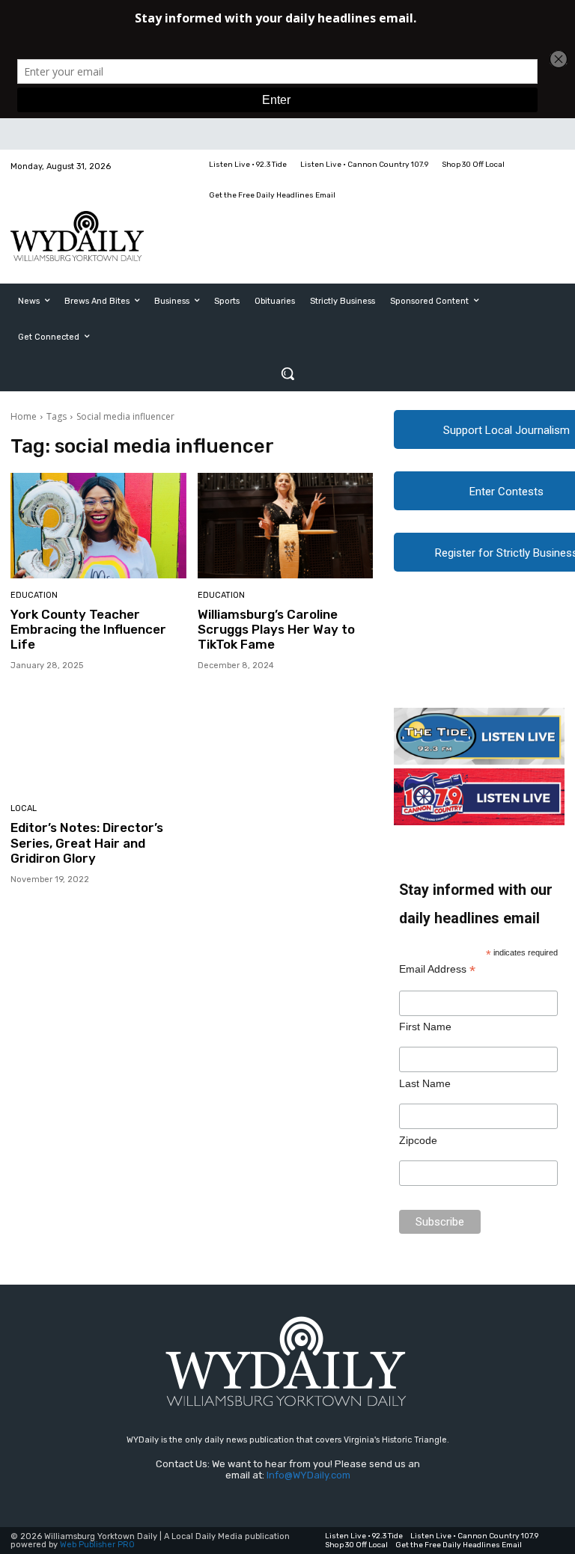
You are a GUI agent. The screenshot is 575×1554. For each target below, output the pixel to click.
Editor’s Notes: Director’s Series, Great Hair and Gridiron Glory (86, 843)
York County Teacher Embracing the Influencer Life (88, 629)
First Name (425, 1027)
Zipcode (418, 1140)
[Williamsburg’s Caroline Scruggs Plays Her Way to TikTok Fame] (286, 525)
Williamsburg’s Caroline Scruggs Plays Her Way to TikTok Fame (276, 629)
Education (34, 595)
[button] (287, 373)
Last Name (425, 1083)
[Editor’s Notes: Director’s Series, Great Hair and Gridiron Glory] (98, 739)
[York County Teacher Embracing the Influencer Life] (98, 525)
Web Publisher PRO (97, 1545)
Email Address (437, 969)
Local (23, 808)
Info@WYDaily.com (308, 1475)
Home (23, 416)
